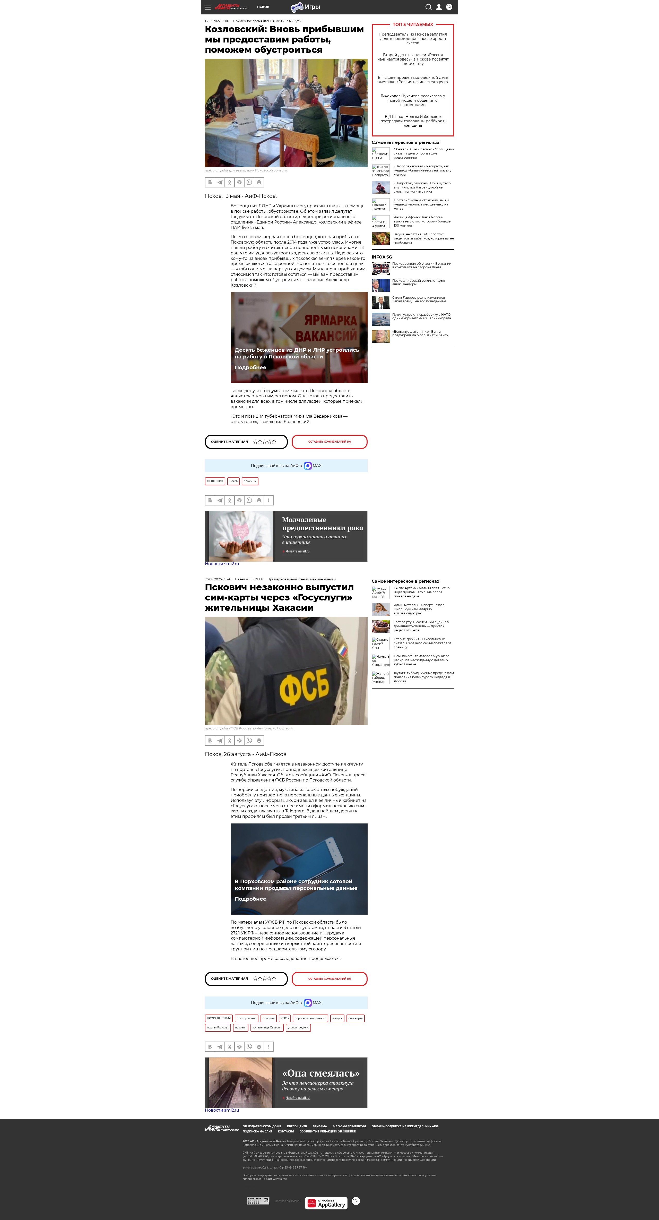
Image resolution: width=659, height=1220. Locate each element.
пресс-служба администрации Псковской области (246, 170)
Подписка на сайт (257, 1131)
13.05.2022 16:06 (217, 21)
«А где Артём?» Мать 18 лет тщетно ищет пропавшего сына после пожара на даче (422, 592)
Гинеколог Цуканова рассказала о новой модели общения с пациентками (413, 100)
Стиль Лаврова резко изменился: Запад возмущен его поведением (419, 299)
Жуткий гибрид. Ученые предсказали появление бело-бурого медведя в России (424, 677)
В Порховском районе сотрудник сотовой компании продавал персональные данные (296, 884)
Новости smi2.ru (222, 563)
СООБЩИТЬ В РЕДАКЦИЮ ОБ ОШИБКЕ (328, 1131)
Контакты (286, 1131)
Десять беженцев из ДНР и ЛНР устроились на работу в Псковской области (297, 353)
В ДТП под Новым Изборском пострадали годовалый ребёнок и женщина (413, 121)
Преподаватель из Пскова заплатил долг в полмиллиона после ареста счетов (413, 38)
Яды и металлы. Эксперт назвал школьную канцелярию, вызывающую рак (419, 609)
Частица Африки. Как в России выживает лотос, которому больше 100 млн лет (422, 221)
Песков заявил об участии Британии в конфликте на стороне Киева (421, 265)
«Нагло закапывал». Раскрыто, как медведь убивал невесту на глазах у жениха (423, 170)
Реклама (320, 1126)
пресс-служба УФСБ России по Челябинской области (249, 728)
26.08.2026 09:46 (218, 579)
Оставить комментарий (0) (329, 441)
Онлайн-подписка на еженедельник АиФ (405, 1126)
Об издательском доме (262, 1126)
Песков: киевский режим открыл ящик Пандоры (418, 282)
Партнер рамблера (287, 1200)
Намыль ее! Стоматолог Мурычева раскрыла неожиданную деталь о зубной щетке (421, 660)
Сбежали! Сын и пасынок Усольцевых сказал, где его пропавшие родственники (424, 153)
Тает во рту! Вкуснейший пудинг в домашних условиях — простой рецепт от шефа (421, 626)
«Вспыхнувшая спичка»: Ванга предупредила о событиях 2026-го (420, 333)
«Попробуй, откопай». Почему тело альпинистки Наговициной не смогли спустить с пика (422, 187)
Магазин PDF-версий (349, 1126)
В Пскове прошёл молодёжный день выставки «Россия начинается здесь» (413, 79)
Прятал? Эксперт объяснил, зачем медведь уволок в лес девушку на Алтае (421, 204)
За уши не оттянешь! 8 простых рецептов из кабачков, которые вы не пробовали (424, 238)
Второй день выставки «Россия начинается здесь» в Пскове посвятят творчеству (413, 59)
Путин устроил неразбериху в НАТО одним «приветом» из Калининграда (421, 316)
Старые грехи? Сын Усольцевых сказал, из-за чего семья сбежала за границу (423, 643)
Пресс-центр (297, 1126)
